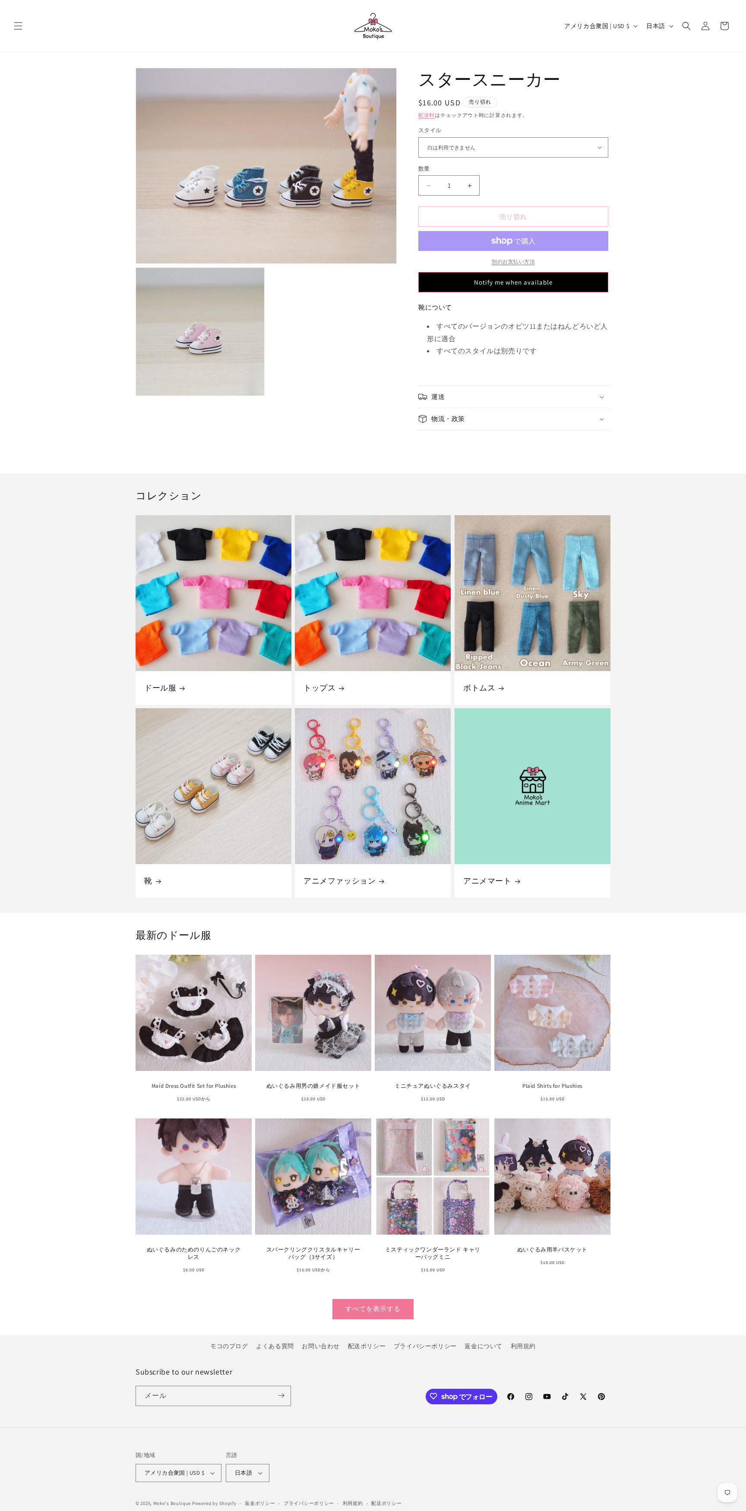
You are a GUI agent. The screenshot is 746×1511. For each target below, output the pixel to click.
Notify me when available (513, 282)
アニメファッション (339, 881)
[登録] (281, 1395)
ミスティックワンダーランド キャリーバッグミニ (432, 1253)
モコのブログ (229, 1346)
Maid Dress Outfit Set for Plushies (194, 1086)
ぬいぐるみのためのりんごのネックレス (194, 1253)
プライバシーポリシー (425, 1346)
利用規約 (523, 1346)
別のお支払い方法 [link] (513, 261)
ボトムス (479, 688)
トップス (319, 688)
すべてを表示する (373, 1309)
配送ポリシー (367, 1346)
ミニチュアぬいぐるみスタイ (433, 1086)
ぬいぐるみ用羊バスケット (552, 1249)
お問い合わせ (321, 1346)
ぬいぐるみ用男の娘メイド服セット (313, 1086)
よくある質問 (275, 1346)
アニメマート (487, 881)
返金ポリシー (260, 1503)
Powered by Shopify (214, 1503)
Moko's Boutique (172, 1503)
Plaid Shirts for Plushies (552, 1086)
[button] (18, 25)
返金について (484, 1346)
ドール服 (160, 688)
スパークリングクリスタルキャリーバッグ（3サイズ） (313, 1253)
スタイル (430, 130)
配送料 (426, 115)
